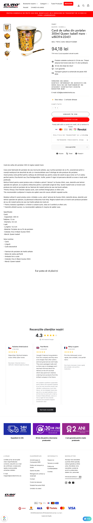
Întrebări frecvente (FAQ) (70, 140)
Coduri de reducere (36, 482)
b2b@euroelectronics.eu (66, 92)
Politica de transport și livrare (70, 135)
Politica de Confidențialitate (52, 467)
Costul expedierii (63, 53)
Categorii (43, 4)
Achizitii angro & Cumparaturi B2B (35, 461)
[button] (87, 519)
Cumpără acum (70, 119)
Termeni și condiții (52, 463)
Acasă (54, 24)
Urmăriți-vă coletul (37, 7)
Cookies (50, 471)
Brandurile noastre (29, 4)
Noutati (25, 7)
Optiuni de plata (35, 470)
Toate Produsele (56, 4)
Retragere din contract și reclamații (37, 475)
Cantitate (57, 104)
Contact (32, 479)
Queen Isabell (59, 27)
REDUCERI (68, 4)
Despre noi (50, 460)
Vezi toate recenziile (46, 410)
